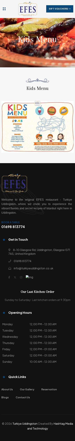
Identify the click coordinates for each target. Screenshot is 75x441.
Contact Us (23, 397)
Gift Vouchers (58, 8)
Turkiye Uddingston (24, 423)
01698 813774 (22, 261)
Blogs (5, 397)
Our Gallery (27, 389)
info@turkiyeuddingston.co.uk (33, 268)
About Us (7, 389)
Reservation (49, 389)
